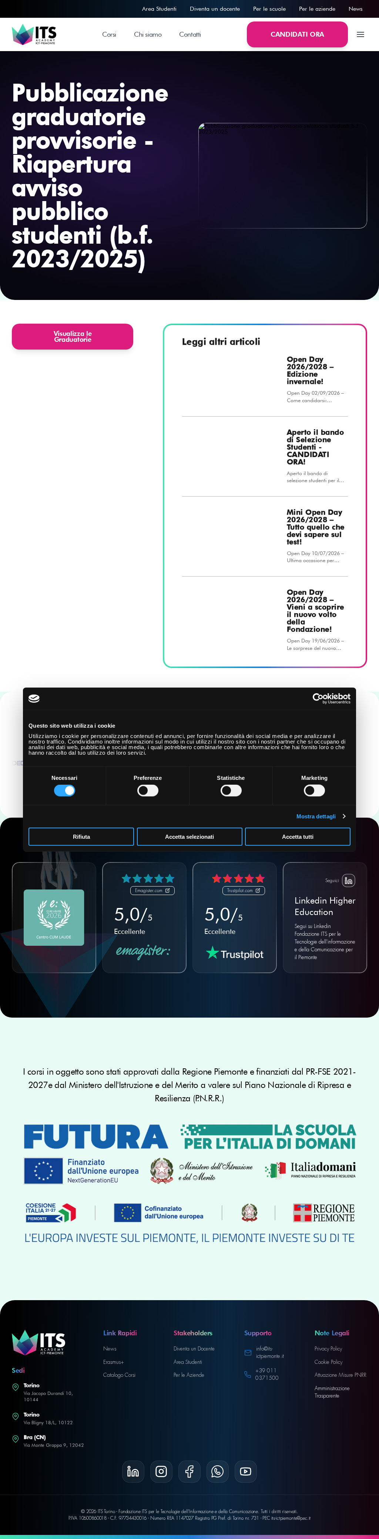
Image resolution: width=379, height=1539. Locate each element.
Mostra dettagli (316, 816)
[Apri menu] (360, 34)
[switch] (147, 791)
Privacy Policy (328, 1348)
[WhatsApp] (218, 1471)
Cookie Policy (328, 1362)
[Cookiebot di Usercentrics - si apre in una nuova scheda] (318, 698)
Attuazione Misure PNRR (340, 1375)
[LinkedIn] (133, 1471)
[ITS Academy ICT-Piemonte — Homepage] (34, 34)
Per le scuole (269, 8)
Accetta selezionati (189, 836)
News (356, 8)
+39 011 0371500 (267, 1374)
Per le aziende (317, 8)
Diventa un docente (215, 8)
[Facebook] (189, 1471)
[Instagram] (161, 1471)
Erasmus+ (113, 1362)
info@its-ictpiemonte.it (270, 1352)
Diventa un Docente (194, 1348)
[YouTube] (246, 1471)
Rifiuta (81, 836)
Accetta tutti (297, 836)
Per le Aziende (189, 1375)
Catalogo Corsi (119, 1375)
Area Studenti (159, 8)
